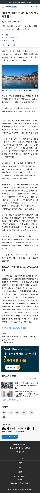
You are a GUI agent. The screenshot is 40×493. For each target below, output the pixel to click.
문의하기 (20, 480)
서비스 (20, 463)
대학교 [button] (24, 413)
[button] (2, 45)
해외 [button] (4, 417)
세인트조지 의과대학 (9, 38)
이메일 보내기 (7, 342)
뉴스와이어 (11, 51)
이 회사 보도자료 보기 (9, 400)
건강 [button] (4, 413)
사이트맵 (29, 490)
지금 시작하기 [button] (9, 437)
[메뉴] (2, 6)
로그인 (10, 490)
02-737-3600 (21, 476)
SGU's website (19, 255)
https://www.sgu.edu (17, 328)
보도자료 (20, 458)
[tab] (20, 458)
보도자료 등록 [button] (20, 452)
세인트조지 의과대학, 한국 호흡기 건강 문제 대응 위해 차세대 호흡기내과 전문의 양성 (26, 393)
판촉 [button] (31, 413)
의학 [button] (10, 413)
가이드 (20, 467)
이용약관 (23, 490)
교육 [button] (16, 413)
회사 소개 (16, 490)
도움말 (20, 472)
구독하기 (34, 379)
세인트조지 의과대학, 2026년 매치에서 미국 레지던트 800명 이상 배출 (26, 385)
